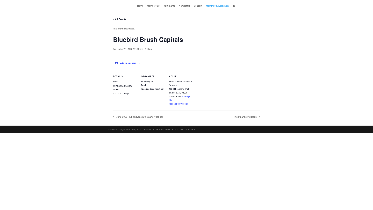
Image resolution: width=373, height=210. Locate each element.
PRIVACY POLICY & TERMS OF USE (161, 129)
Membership (153, 6)
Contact (198, 6)
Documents (169, 6)
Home (140, 6)
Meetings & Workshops (217, 6)
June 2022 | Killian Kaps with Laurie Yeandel (139, 116)
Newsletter (184, 6)
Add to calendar (128, 62)
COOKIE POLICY (187, 129)
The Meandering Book (245, 116)
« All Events (119, 19)
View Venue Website (178, 103)
